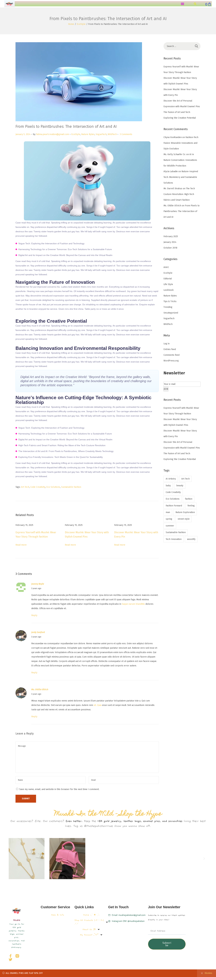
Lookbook (169, 290)
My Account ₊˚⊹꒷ (89, 935)
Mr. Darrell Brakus (173, 188)
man (168, 512)
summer (170, 525)
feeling (191, 505)
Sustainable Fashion (71, 487)
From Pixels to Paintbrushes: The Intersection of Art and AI (182, 211)
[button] (182, 3)
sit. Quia (98, 705)
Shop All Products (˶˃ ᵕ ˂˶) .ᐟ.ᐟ (89, 922)
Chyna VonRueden (173, 137)
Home (71, 24)
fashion (188, 499)
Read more (21, 545)
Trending (168, 307)
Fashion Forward (174, 505)
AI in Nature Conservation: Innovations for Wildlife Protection (180, 160)
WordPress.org (171, 360)
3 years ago (36, 588)
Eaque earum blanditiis (133, 604)
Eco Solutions (53, 487)
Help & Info (57, 915)
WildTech (112, 134)
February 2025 (171, 236)
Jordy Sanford (38, 632)
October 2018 (170, 247)
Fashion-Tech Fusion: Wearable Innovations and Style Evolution (181, 143)
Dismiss (208, 973)
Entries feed (170, 349)
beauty (179, 485)
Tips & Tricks (170, 301)
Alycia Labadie (171, 171)
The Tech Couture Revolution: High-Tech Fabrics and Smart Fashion (179, 194)
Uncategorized (171, 312)
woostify (191, 539)
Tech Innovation (174, 539)
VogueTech (101, 134)
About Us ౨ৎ (89, 929)
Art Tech (25, 487)
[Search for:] (182, 46)
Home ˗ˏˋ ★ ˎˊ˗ (91, 915)
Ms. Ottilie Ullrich (39, 689)
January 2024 (170, 242)
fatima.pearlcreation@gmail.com (52, 134)
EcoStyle (81, 24)
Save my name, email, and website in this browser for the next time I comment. (59, 789)
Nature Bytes (88, 134)
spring (169, 519)
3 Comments (126, 134)
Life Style (168, 284)
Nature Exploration (185, 512)
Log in (167, 343)
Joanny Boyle (37, 584)
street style (184, 519)
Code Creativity (37, 487)
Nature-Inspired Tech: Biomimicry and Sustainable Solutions (181, 177)
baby (168, 485)
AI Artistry (171, 478)
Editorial (168, 278)
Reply (34, 615)
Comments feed (171, 355)
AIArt (166, 267)
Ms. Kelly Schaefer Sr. (175, 154)
